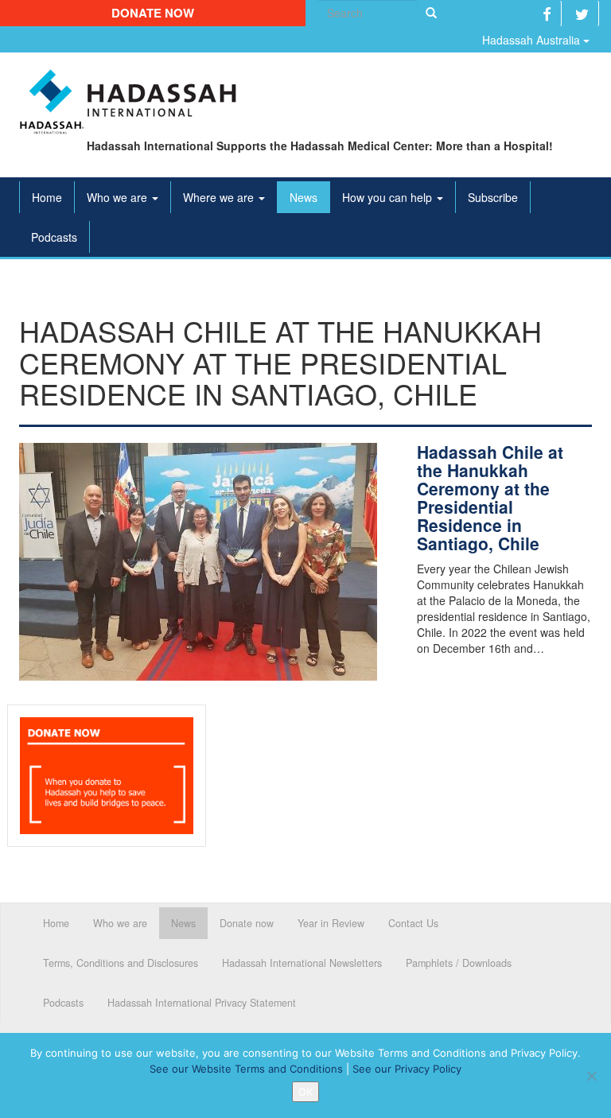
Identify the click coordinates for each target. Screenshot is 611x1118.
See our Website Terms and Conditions (246, 1068)
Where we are (220, 197)
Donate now (152, 12)
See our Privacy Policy (406, 1068)
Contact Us (413, 923)
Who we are (118, 197)
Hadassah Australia (532, 40)
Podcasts (54, 237)
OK (305, 1091)
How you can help (388, 197)
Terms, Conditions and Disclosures (120, 963)
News (303, 197)
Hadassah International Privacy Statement (201, 1003)
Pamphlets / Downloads (459, 963)
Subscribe (493, 197)
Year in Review (331, 923)
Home (47, 197)
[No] (591, 1076)
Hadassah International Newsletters (302, 963)
